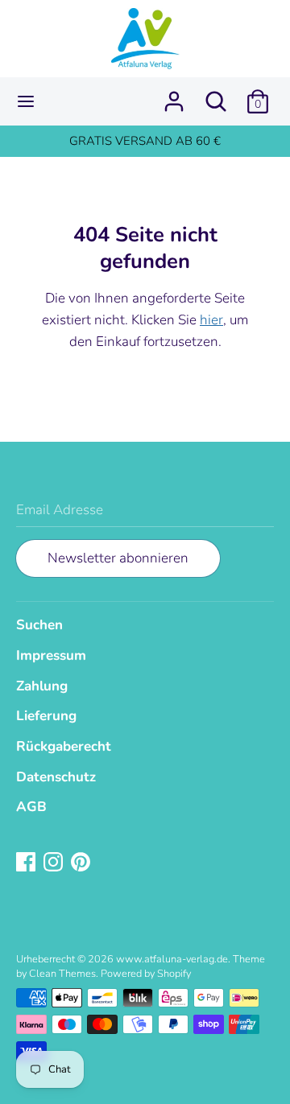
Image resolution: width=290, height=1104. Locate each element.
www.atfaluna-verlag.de (172, 959)
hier (211, 320)
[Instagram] (55, 863)
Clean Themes (62, 973)
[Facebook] (27, 863)
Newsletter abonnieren (118, 558)
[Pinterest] (82, 863)
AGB (31, 806)
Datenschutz (56, 777)
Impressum (51, 655)
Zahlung (42, 686)
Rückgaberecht (63, 746)
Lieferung (46, 715)
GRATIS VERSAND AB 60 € (145, 141)
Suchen (39, 625)
